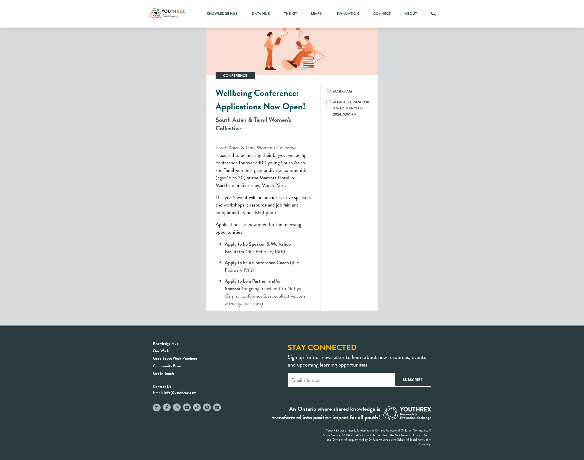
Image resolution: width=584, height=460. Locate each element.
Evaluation (347, 13)
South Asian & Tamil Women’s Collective (256, 147)
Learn (317, 13)
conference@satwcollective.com (272, 296)
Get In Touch (163, 373)
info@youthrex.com (180, 392)
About (411, 13)
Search (433, 17)
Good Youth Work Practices (175, 358)
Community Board (167, 366)
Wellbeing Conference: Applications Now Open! (260, 99)
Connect (382, 13)
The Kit (290, 13)
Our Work (161, 351)
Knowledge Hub (222, 13)
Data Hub (261, 13)
